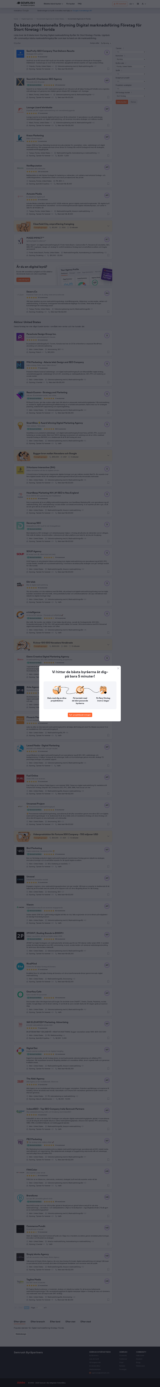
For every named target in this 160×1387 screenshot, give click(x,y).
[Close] (118, 668)
